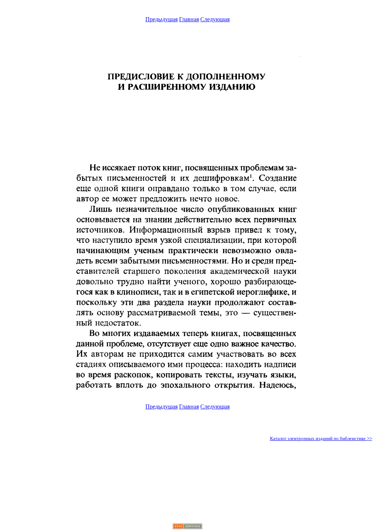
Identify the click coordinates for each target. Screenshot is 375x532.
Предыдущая (161, 19)
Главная (189, 19)
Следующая (215, 19)
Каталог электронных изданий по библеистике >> (321, 438)
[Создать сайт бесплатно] (187, 527)
